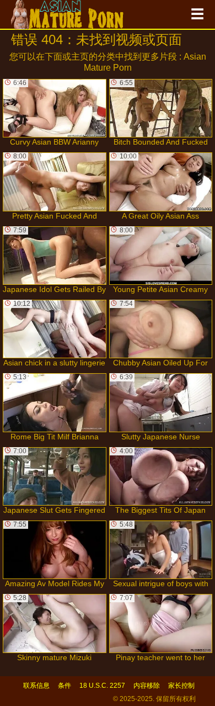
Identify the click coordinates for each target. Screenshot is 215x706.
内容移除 (146, 685)
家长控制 (181, 685)
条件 (64, 685)
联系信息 (36, 685)
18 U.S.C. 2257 (102, 685)
